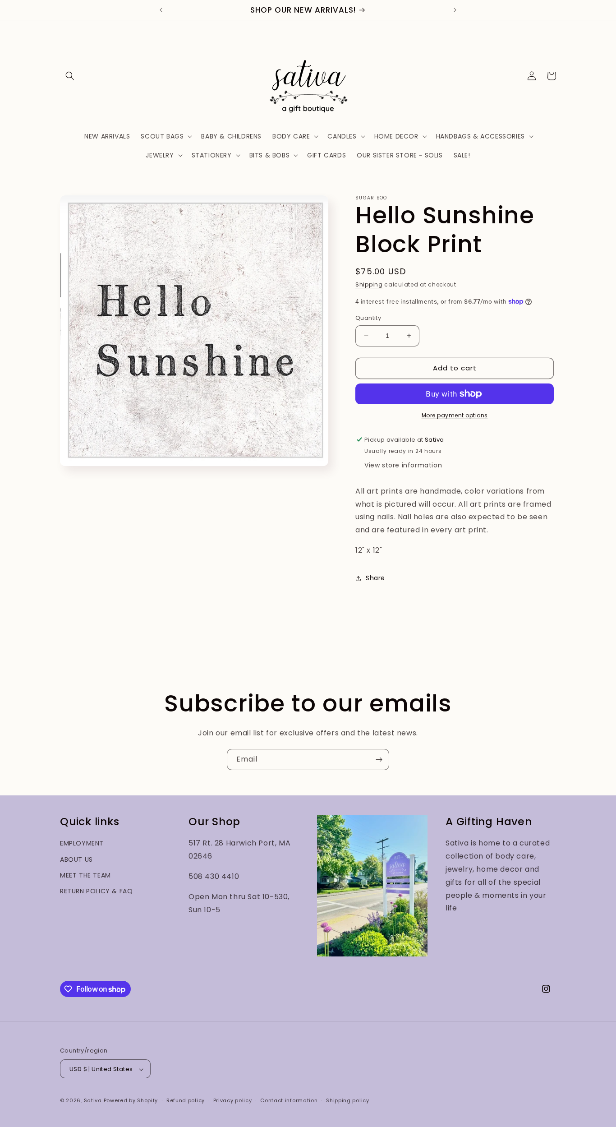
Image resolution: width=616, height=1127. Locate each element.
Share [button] (375, 577)
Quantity (368, 318)
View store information (403, 465)
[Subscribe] (379, 759)
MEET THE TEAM (85, 875)
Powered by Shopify (131, 1100)
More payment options (455, 415)
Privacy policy (232, 1100)
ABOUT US (76, 859)
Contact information (288, 1100)
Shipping (369, 284)
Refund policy (185, 1100)
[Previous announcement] (161, 10)
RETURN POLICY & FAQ (96, 891)
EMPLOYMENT (82, 843)
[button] (70, 76)
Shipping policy (347, 1100)
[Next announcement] (455, 10)
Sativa (93, 1100)
